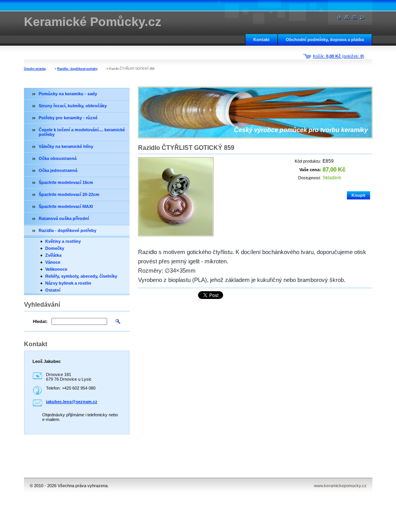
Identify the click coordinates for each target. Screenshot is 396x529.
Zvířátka (53, 255)
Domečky (54, 248)
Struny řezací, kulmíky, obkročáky (73, 105)
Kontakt (261, 39)
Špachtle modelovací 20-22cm (69, 194)
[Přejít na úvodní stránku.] (339, 17)
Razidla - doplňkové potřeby (77, 68)
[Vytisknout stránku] (354, 17)
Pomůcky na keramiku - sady (68, 93)
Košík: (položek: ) (338, 56)
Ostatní (52, 290)
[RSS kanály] (362, 17)
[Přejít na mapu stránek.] (347, 17)
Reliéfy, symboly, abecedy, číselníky (81, 276)
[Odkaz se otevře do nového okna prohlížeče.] (175, 196)
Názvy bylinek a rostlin (68, 283)
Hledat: (40, 321)
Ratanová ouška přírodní (64, 218)
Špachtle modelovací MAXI (66, 206)
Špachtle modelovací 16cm (66, 182)
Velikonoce (56, 269)
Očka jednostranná (58, 170)
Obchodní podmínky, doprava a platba (325, 39)
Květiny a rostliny (63, 241)
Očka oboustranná (58, 158)
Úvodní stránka (35, 68)
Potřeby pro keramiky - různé (68, 117)
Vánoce (52, 262)
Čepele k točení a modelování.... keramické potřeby (82, 132)
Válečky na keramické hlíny (66, 146)
